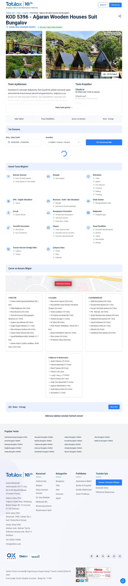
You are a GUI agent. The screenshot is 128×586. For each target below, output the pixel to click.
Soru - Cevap (108, 119)
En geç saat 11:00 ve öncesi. (87, 99)
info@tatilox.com (13, 544)
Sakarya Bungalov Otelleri (13, 444)
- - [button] (59, 142)
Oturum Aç (115, 5)
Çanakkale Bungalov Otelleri (44, 452)
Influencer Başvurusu (105, 492)
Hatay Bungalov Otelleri (12, 452)
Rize (19, 13)
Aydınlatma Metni (84, 481)
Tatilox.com (10, 13)
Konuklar (49, 137)
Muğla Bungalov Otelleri (12, 448)
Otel (57, 490)
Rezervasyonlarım (44, 506)
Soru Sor (114, 407)
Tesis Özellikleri (47, 119)
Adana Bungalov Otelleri (72, 437)
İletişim (39, 485)
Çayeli (25, 13)
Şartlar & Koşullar (83, 485)
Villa (58, 485)
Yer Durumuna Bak (104, 142)
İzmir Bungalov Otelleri (12, 441)
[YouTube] (119, 556)
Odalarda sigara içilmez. (85, 105)
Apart (58, 498)
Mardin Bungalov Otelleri (43, 441)
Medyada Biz (41, 502)
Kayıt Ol (103, 5)
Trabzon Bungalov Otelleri (43, 444)
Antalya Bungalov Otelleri (73, 448)
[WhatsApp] (114, 556)
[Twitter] (97, 556)
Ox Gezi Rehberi (43, 497)
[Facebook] (91, 556)
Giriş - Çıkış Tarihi (13, 137)
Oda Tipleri (19, 119)
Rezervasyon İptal (44, 510)
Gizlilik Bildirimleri (84, 490)
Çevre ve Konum (78, 119)
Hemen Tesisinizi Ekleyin (108, 482)
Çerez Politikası (82, 494)
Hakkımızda (41, 481)
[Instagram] (102, 556)
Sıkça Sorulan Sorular (42, 491)
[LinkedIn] (108, 556)
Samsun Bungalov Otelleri (43, 448)
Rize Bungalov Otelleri (102, 437)
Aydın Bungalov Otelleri (72, 444)
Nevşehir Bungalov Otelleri (43, 437)
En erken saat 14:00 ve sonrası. (88, 92)
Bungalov (60, 481)
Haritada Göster (28, 27)
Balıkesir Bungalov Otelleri (103, 441)
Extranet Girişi (102, 488)
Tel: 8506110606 (13, 540)
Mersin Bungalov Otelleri (73, 452)
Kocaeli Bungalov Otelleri (73, 441)
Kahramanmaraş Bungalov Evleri (15, 437)
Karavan (59, 494)
